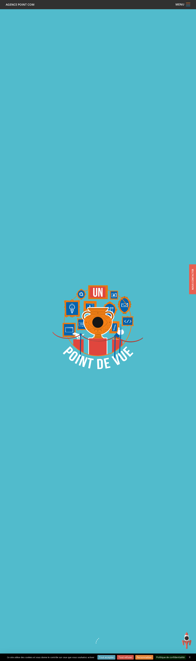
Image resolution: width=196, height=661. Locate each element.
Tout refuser (125, 657)
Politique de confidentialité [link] (170, 657)
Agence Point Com (20, 4)
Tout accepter (106, 657)
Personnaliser (144, 657)
